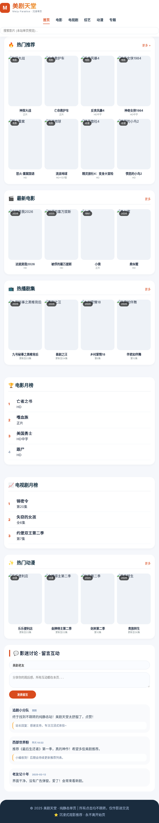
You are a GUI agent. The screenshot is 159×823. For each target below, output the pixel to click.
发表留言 (22, 694)
